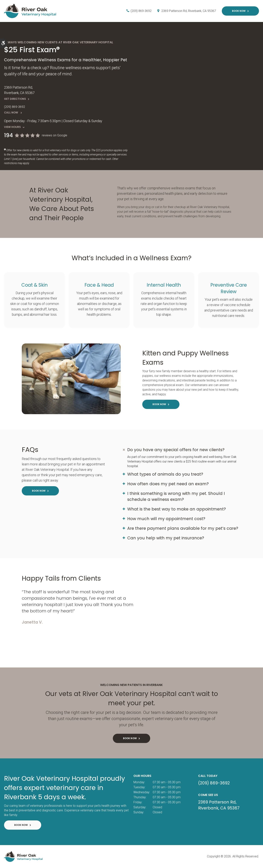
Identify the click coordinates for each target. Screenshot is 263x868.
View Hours (12, 127)
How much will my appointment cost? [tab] (166, 518)
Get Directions (15, 99)
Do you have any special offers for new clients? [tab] (175, 449)
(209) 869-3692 (141, 11)
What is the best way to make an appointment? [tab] (176, 509)
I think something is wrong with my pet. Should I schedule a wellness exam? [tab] (176, 496)
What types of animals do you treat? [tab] (165, 474)
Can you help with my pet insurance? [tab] (165, 538)
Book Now (238, 11)
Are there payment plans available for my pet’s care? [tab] (182, 528)
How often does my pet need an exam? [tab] (168, 484)
